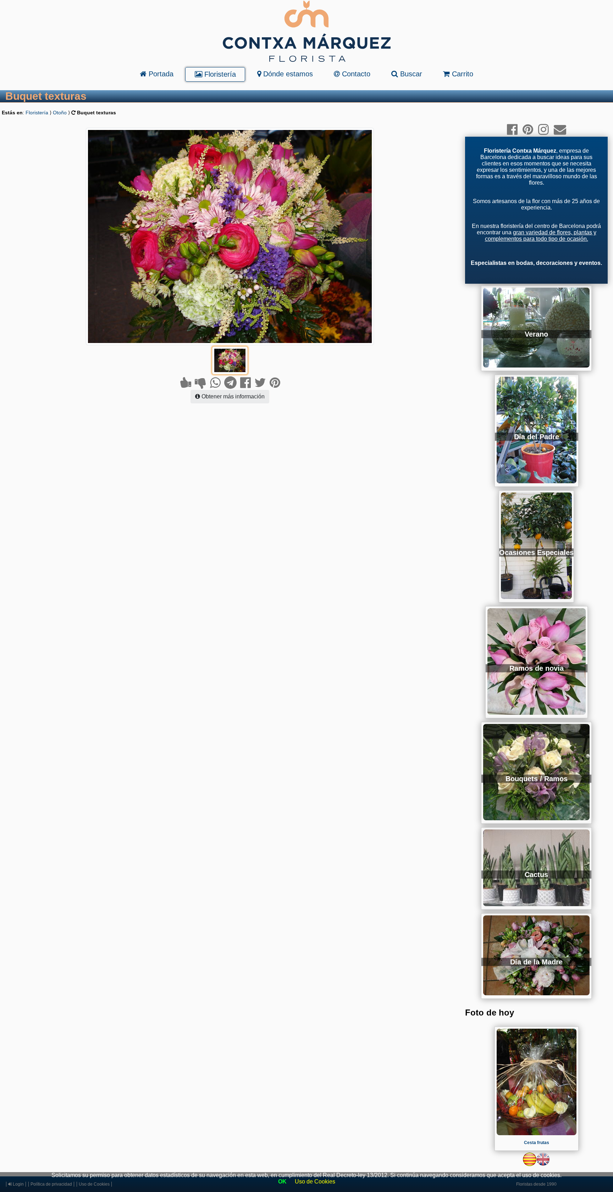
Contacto (355, 74)
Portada (160, 74)
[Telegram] (230, 383)
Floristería (219, 74)
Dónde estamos (287, 74)
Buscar (410, 74)
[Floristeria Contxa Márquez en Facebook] (512, 129)
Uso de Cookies (315, 1182)
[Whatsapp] (215, 383)
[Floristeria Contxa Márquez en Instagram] (543, 129)
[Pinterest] (275, 383)
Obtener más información (232, 396)
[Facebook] (245, 383)
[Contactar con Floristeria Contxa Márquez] (560, 129)
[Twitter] (260, 383)
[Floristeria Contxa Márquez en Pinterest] (528, 129)
